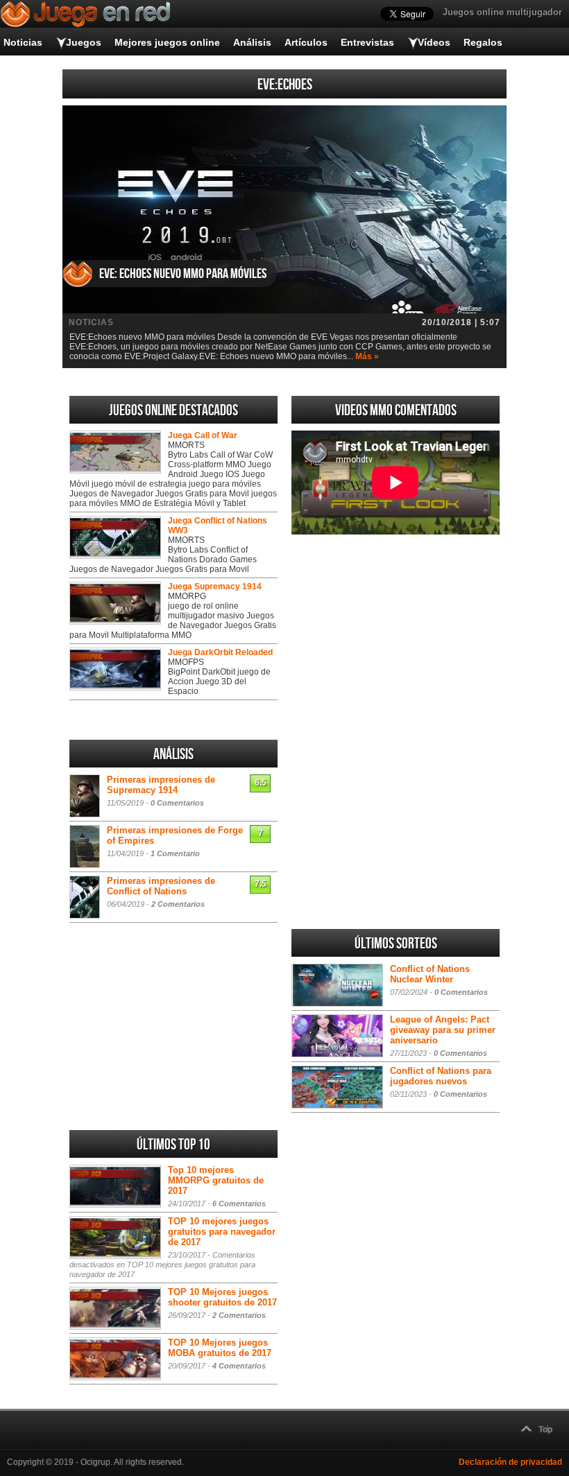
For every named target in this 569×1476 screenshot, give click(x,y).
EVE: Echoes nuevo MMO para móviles (182, 274)
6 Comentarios (239, 1203)
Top (545, 1429)
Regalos (483, 42)
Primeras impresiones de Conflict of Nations (161, 886)
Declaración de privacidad (510, 1462)
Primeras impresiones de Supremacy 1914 (161, 784)
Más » (367, 356)
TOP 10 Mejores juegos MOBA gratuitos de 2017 (219, 1347)
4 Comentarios (239, 1366)
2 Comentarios (178, 904)
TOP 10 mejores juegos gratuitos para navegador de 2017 (221, 1231)
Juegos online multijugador (502, 12)
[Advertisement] (395, 637)
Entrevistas (367, 42)
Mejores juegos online (167, 42)
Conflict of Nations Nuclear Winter (430, 974)
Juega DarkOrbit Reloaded (220, 652)
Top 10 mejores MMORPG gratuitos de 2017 (216, 1180)
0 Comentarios (177, 803)
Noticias (22, 42)
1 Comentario (175, 853)
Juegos (83, 42)
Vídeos (434, 42)
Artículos (306, 42)
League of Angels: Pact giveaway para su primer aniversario (442, 1029)
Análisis (252, 42)
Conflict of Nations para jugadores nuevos (440, 1076)
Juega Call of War (202, 435)
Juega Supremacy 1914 (215, 586)
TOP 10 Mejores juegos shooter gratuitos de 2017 (222, 1297)
